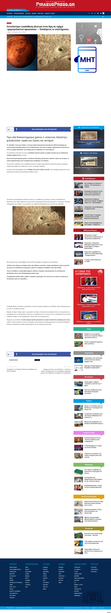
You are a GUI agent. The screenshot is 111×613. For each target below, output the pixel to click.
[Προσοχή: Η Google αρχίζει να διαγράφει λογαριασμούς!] (78, 368)
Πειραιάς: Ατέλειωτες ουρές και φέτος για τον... (89, 168)
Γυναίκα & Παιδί (89, 433)
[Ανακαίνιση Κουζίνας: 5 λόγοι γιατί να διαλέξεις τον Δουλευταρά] (78, 511)
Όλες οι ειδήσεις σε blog (14, 10)
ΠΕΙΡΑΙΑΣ (9, 13)
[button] (103, 18)
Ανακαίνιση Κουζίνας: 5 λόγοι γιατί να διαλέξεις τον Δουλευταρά (93, 511)
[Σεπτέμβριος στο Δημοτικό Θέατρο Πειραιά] (88, 136)
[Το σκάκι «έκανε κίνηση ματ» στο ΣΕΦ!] (78, 262)
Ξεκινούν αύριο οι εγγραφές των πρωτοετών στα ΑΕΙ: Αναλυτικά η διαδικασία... (92, 216)
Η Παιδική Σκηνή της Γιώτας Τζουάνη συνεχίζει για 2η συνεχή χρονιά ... (92, 439)
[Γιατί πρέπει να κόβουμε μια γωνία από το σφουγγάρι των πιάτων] (78, 472)
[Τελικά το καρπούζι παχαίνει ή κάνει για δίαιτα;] (78, 344)
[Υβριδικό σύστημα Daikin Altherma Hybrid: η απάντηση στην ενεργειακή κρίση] (78, 519)
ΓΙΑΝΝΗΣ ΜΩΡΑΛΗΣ (38, 16)
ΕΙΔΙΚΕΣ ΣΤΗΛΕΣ (50, 13)
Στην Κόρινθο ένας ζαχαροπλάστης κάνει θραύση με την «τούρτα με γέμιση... (93, 479)
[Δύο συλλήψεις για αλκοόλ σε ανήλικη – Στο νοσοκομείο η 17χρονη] (78, 185)
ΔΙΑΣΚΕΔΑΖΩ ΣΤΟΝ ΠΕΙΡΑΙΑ (90, 127)
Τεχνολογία (89, 353)
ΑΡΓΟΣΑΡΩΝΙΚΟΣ (19, 13)
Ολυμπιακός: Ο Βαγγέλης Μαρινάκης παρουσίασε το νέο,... (89, 305)
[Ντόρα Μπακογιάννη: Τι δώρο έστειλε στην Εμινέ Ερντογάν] (78, 487)
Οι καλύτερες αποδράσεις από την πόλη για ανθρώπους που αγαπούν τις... (93, 415)
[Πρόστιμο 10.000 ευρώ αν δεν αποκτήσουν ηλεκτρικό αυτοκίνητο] (78, 392)
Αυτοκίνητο (89, 377)
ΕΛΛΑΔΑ (27, 13)
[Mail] (92, 14)
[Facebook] (89, 14)
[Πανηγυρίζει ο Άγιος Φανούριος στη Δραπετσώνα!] (78, 209)
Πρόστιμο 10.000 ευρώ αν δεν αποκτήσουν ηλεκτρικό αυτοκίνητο (93, 391)
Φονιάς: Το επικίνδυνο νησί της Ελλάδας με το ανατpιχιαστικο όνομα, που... (93, 407)
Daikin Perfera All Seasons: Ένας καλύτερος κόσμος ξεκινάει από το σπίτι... (93, 503)
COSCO (46, 16)
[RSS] (95, 14)
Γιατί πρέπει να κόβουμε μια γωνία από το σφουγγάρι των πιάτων (93, 471)
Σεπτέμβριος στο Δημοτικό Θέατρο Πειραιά (88, 143)
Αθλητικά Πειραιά (90, 230)
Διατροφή (89, 528)
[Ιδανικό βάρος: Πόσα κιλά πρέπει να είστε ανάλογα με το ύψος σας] (78, 551)
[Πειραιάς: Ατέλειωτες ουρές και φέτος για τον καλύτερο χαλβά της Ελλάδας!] (88, 161)
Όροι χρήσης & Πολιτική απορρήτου (73, 608)
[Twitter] (98, 14)
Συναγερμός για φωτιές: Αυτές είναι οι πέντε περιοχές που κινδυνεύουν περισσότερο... (93, 193)
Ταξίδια (89, 401)
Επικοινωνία (101, 608)
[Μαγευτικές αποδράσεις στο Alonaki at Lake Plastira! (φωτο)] (78, 424)
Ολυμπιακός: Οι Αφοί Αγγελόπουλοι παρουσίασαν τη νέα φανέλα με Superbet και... (93, 236)
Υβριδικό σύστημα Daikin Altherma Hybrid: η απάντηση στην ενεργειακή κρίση (92, 519)
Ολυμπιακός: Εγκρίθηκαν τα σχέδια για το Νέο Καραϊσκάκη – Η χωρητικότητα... (93, 253)
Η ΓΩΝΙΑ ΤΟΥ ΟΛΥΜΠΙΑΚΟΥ (83, 272)
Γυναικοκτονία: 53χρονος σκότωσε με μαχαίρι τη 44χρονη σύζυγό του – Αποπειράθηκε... (93, 200)
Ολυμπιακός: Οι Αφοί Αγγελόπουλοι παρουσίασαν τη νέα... (88, 288)
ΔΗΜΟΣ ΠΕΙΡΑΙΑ (18, 16)
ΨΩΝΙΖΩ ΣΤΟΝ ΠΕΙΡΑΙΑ (90, 153)
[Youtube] (101, 14)
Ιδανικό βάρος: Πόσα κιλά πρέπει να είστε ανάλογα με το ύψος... (93, 551)
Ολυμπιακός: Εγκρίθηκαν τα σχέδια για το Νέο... (88, 322)
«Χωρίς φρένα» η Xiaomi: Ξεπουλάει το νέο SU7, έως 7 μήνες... (92, 383)
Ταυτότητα (86, 608)
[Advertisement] (39, 186)
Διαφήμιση (94, 608)
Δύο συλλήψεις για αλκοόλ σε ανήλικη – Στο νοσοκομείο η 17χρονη (93, 185)
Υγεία (89, 329)
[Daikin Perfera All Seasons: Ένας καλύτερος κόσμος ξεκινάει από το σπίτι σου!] (78, 503)
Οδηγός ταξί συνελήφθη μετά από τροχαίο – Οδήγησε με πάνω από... (93, 224)
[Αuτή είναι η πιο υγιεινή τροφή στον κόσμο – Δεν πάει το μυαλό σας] (78, 535)
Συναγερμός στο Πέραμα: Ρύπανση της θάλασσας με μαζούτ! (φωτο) (22, 370)
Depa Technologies (26, 608)
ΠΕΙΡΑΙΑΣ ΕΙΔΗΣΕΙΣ (27, 16)
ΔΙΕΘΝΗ (34, 13)
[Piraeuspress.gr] (55, 5)
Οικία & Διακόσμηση (88, 496)
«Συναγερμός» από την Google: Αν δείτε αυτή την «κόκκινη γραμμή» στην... (93, 359)
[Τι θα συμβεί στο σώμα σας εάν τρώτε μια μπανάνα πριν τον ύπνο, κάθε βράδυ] (78, 543)
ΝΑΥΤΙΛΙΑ (40, 13)
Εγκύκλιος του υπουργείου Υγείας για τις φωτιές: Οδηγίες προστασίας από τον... (93, 335)
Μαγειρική (89, 464)
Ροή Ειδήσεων (90, 178)
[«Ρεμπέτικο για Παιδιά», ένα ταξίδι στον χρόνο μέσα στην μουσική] (78, 456)
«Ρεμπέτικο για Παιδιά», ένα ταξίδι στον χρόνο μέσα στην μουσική (92, 455)
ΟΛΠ (50, 16)
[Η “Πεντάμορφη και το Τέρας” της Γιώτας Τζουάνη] (78, 448)
